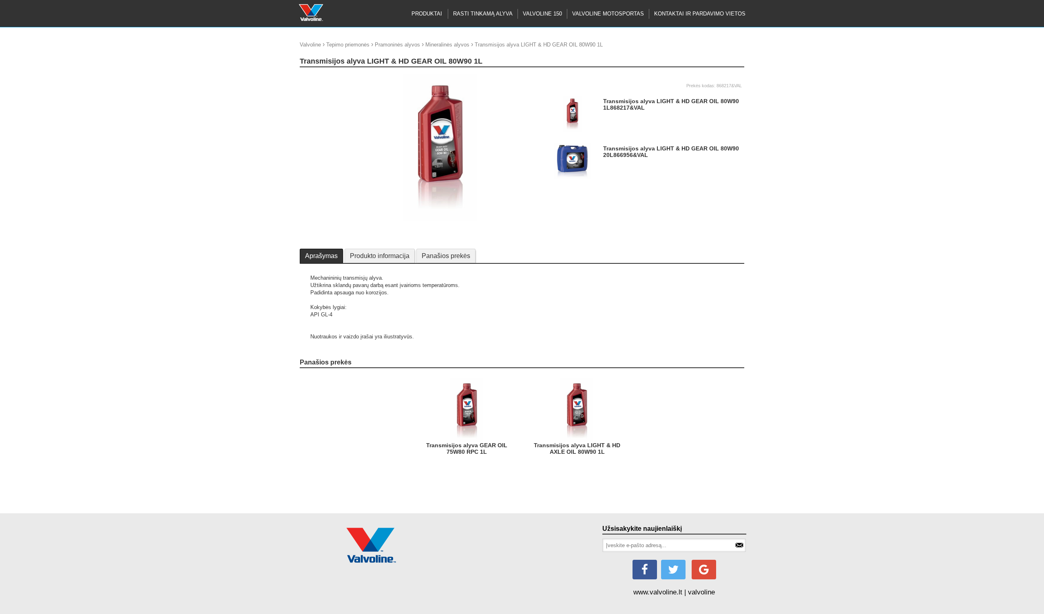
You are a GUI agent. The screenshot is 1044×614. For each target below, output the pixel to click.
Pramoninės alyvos (397, 45)
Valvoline (310, 45)
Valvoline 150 (542, 14)
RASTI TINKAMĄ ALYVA (483, 14)
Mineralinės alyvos (447, 45)
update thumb (318, 77)
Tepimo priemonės (347, 45)
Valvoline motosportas (608, 14)
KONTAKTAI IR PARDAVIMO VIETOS (699, 14)
